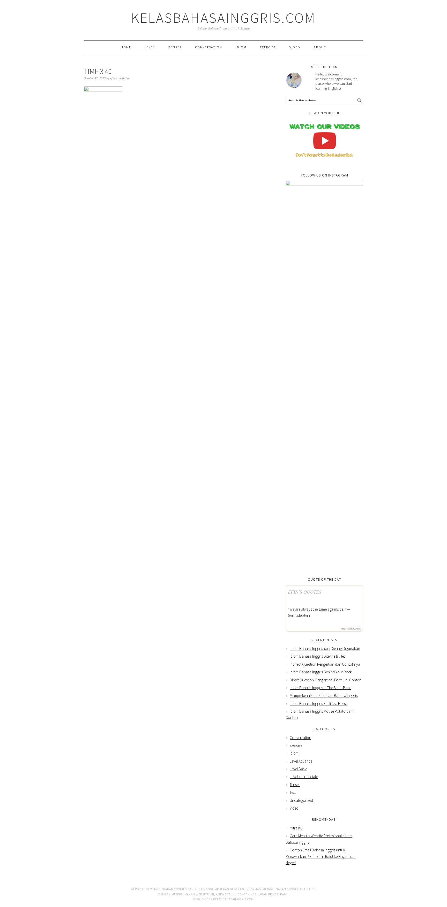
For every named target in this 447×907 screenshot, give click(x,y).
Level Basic (298, 768)
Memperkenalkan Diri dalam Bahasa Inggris (323, 695)
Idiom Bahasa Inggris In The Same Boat (320, 687)
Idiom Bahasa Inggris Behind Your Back (321, 672)
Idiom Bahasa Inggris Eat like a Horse (318, 703)
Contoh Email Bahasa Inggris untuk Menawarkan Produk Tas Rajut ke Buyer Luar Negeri (321, 856)
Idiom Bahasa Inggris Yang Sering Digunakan (325, 648)
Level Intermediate (304, 776)
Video (294, 808)
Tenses (295, 784)
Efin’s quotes (304, 592)
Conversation (300, 737)
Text (293, 792)
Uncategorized (301, 800)
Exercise (296, 745)
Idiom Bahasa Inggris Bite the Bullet (317, 656)
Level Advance (301, 761)
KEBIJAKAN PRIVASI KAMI (269, 894)
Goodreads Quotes (351, 628)
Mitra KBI (296, 828)
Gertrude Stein (299, 615)
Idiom (294, 753)
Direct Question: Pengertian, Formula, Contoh (325, 680)
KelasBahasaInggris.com (223, 18)
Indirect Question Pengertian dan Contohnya (325, 664)
